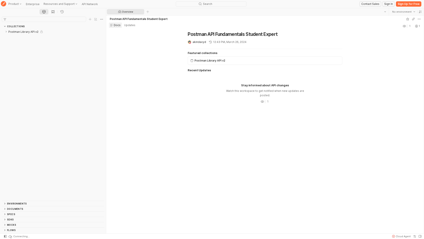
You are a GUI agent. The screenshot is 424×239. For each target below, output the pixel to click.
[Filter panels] (5, 19)
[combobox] (403, 11)
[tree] (53, 115)
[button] (420, 11)
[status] (19, 236)
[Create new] (90, 19)
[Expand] (6, 31)
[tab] (44, 11)
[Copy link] (413, 19)
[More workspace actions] (419, 19)
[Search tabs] (385, 11)
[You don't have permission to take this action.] (147, 11)
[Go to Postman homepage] (3, 4)
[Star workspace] (407, 19)
